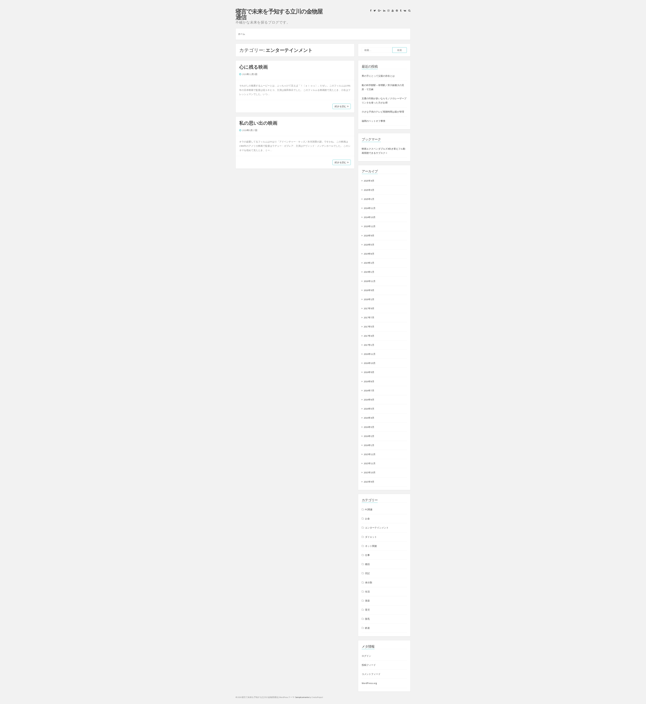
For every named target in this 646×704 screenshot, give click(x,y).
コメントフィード (371, 674)
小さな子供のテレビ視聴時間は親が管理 (383, 111)
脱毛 (367, 618)
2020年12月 (369, 226)
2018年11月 (369, 281)
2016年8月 (369, 381)
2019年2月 (369, 262)
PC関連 (368, 509)
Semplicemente (302, 697)
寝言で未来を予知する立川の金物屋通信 (279, 14)
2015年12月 (369, 454)
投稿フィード (369, 664)
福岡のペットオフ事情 (373, 120)
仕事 (367, 555)
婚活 (367, 564)
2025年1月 (369, 199)
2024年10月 (369, 217)
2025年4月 (369, 180)
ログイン (366, 655)
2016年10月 (369, 363)
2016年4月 (369, 417)
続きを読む (340, 106)
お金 (367, 518)
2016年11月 (369, 354)
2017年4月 (369, 335)
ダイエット (371, 536)
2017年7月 (369, 317)
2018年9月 (369, 290)
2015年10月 (369, 472)
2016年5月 (369, 408)
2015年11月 (369, 463)
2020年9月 (369, 235)
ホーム (241, 34)
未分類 (368, 582)
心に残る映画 (253, 67)
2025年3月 (369, 189)
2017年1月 (369, 344)
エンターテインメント (377, 527)
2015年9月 (369, 481)
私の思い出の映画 (258, 123)
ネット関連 (371, 546)
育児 (367, 609)
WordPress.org (369, 683)
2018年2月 (369, 299)
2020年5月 (369, 244)
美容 (367, 600)
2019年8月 (369, 253)
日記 (367, 573)
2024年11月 (369, 208)
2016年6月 (369, 399)
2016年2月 (369, 436)
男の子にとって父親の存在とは (378, 75)
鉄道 (367, 627)
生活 (367, 591)
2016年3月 (369, 427)
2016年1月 (369, 445)
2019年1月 (369, 271)
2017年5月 (369, 326)
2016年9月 (369, 372)
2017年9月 (369, 308)
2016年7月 (369, 390)
